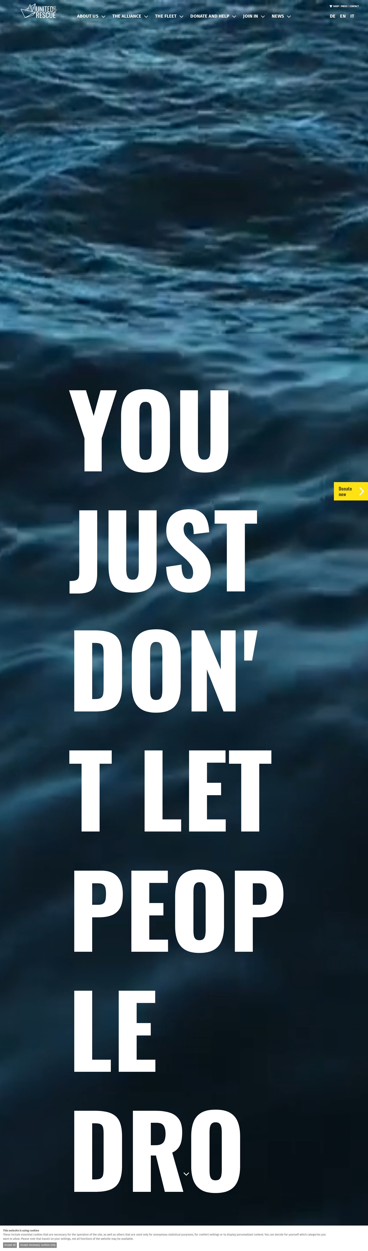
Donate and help (209, 16)
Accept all (10, 1245)
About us (88, 16)
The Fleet (166, 16)
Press (344, 6)
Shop (336, 6)
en (343, 16)
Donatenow (345, 491)
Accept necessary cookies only (38, 1245)
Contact (354, 6)
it (352, 16)
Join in (250, 16)
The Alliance (126, 16)
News (278, 16)
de (332, 16)
